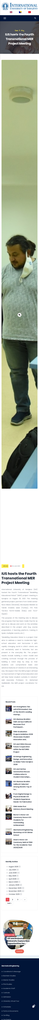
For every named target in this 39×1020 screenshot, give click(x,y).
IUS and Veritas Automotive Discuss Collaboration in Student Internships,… (22, 773)
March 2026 (13, 882)
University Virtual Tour (11, 1001)
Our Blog (6, 1015)
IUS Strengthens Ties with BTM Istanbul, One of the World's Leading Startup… (22, 711)
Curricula (6, 993)
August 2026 (13, 866)
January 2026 (14, 885)
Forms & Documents (10, 1011)
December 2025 (15, 888)
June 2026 (13, 873)
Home (16, 30)
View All (19, 951)
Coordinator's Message (12, 971)
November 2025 (15, 891)
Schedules (7, 1007)
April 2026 (12, 879)
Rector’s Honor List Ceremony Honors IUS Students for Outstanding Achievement (22, 820)
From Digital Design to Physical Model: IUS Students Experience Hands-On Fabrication (22, 798)
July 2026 (12, 870)
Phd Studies (7, 984)
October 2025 (14, 894)
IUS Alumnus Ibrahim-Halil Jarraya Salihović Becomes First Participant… (22, 723)
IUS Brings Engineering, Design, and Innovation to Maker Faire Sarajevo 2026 (23, 760)
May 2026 (12, 876)
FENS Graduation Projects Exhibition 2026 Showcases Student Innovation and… (23, 735)
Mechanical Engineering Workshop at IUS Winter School (23, 832)
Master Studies (8, 980)
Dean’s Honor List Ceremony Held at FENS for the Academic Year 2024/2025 (22, 844)
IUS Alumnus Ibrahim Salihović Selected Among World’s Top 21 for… (22, 785)
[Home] (20, 6)
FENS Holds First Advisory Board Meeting (23, 807)
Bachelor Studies (9, 976)
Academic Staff (9, 988)
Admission (7, 997)
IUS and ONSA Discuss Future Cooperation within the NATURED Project (22, 748)
